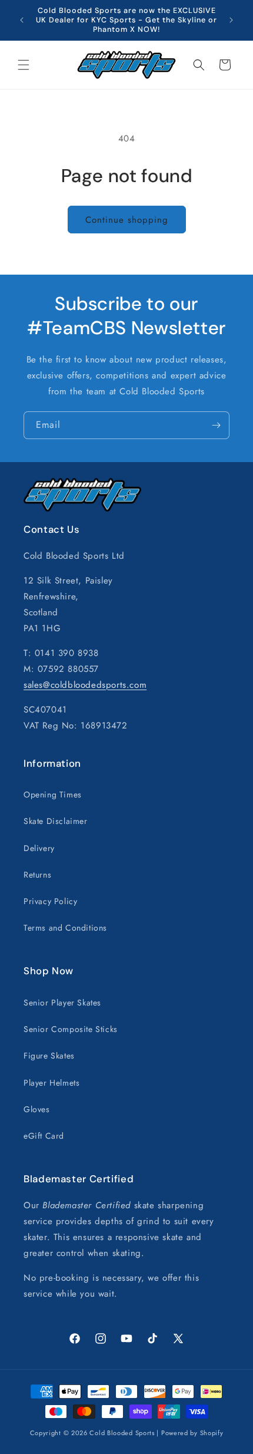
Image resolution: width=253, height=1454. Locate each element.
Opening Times (53, 794)
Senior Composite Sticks (71, 1029)
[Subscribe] (216, 425)
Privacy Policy (50, 901)
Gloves (37, 1109)
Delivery (39, 848)
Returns (37, 875)
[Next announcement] (231, 20)
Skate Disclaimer (56, 821)
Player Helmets (51, 1083)
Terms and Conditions (65, 928)
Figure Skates (49, 1055)
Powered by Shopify (192, 1432)
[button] (23, 65)
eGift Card (44, 1136)
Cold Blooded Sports (121, 1432)
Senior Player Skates (62, 1002)
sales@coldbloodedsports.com (85, 684)
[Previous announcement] (22, 20)
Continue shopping (126, 219)
